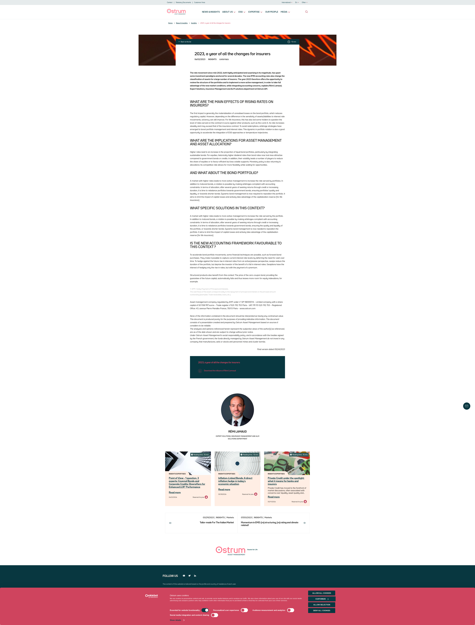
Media (284, 12)
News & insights (211, 12)
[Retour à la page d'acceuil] (176, 14)
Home (170, 23)
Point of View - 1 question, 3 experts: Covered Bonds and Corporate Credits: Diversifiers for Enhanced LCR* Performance (187, 482)
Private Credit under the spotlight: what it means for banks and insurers (286, 481)
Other (304, 2)
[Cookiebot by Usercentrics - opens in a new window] (151, 596)
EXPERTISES (224, 59)
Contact (169, 2)
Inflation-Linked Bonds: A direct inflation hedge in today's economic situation (235, 481)
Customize (320, 599)
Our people (271, 12)
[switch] (244, 610)
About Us (227, 12)
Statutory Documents (183, 2)
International (286, 2)
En (296, 2)
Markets (230, 518)
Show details (175, 620)
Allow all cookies (321, 593)
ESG (240, 12)
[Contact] (466, 406)
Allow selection (321, 605)
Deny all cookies (321, 611)
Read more (175, 492)
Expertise (254, 12)
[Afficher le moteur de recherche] (306, 11)
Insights (194, 23)
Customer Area (199, 2)
